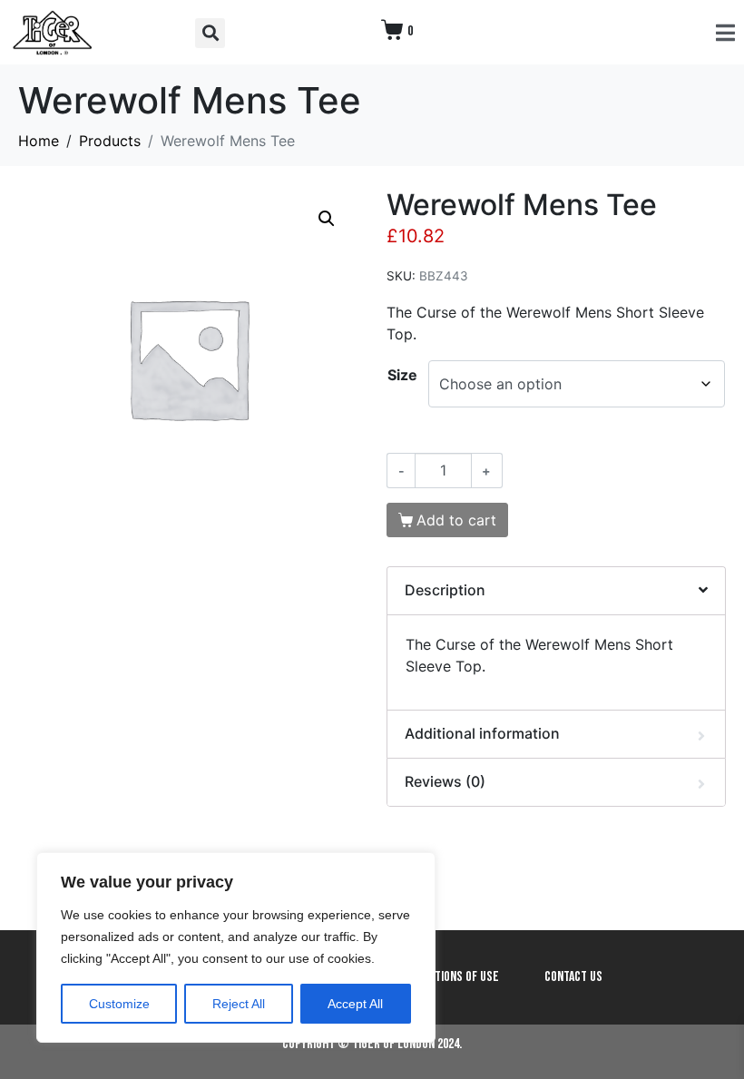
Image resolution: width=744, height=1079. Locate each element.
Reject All (238, 1003)
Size (402, 375)
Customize (119, 1003)
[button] (210, 33)
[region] (236, 947)
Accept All (355, 1003)
